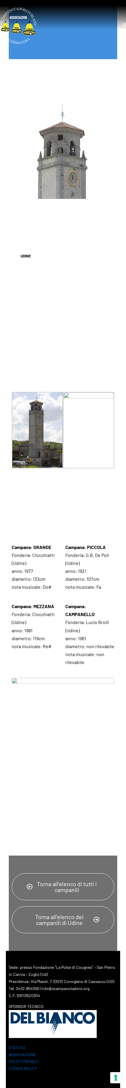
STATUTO (17, 1047)
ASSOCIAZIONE (22, 1054)
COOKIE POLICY (23, 1068)
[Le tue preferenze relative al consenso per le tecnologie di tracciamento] (115, 1077)
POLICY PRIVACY (24, 1061)
